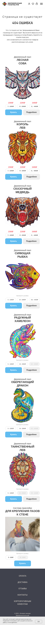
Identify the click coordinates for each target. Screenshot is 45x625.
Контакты (22, 595)
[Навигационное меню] (41, 4)
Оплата (22, 576)
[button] (29, 4)
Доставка (22, 582)
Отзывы (22, 589)
